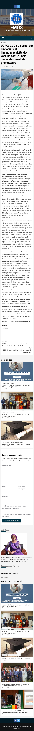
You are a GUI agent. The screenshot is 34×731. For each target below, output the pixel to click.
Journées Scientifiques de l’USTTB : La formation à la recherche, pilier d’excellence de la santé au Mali (16, 711)
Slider (12, 383)
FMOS (16, 27)
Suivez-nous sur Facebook (10, 566)
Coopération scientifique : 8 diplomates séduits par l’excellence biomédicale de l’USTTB (15, 685)
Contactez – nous (17, 4)
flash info (3, 42)
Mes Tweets (4, 577)
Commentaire (6, 465)
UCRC (17, 142)
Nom (4, 487)
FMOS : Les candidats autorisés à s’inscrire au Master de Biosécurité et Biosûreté (16, 344)
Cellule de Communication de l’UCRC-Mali (16, 322)
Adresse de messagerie (22, 488)
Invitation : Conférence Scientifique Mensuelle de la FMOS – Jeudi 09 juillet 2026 (16, 386)
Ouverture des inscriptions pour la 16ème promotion (16, 444)
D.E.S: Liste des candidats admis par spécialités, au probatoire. (17, 350)
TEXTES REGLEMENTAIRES (17, 442)
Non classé (4, 680)
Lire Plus (24, 561)
